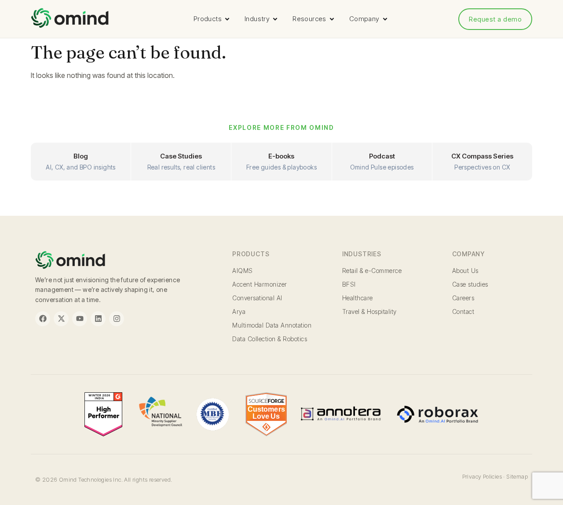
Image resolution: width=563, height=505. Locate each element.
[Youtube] (79, 318)
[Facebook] (42, 318)
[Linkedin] (98, 318)
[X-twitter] (61, 318)
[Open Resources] (332, 19)
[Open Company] (385, 19)
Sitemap (517, 476)
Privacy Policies (482, 476)
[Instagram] (116, 318)
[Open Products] (227, 19)
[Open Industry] (275, 19)
